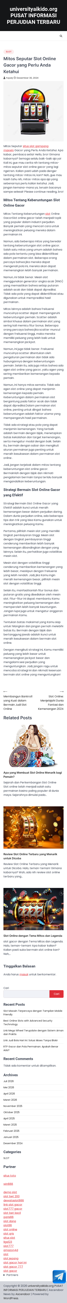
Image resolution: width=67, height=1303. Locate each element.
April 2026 (9, 1093)
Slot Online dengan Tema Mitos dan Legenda (32, 935)
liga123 (7, 1242)
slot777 (8, 1246)
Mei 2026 (8, 1087)
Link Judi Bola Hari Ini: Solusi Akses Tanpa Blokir (30, 1040)
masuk (23, 974)
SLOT (9, 51)
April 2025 (9, 1118)
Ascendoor (22, 1294)
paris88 (8, 1217)
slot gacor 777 (13, 1267)
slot (47, 214)
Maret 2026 (10, 1100)
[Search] (61, 36)
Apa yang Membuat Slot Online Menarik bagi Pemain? (32, 774)
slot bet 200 (11, 1196)
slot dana (9, 1221)
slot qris (8, 1234)
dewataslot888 (13, 1200)
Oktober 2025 (11, 1112)
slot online (10, 1229)
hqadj (9, 77)
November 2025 (12, 1106)
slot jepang (10, 1258)
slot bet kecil (12, 1213)
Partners (12, 1275)
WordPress (10, 1298)
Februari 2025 (11, 1131)
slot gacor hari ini (14, 1263)
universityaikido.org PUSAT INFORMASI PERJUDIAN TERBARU (33, 15)
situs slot (9, 1238)
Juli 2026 (8, 1081)
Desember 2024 (13, 1143)
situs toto (9, 1176)
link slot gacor (12, 1205)
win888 (8, 1184)
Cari (6, 988)
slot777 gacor (12, 1209)
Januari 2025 (11, 1137)
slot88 (7, 1225)
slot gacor (10, 1271)
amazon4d (10, 1250)
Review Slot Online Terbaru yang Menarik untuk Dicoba (30, 856)
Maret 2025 (10, 1124)
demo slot (10, 1192)
